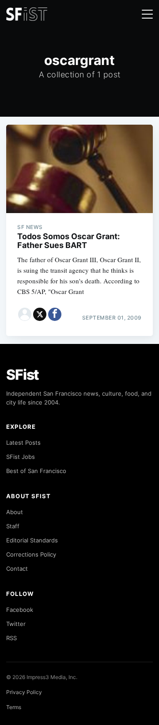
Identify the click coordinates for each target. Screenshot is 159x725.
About (14, 511)
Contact (17, 568)
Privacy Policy (24, 692)
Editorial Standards (32, 540)
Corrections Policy (31, 554)
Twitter (16, 623)
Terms (13, 707)
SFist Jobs (20, 456)
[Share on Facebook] (54, 314)
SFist (22, 374)
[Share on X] (39, 314)
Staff (12, 526)
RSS (11, 637)
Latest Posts (23, 442)
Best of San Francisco (36, 470)
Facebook (19, 609)
